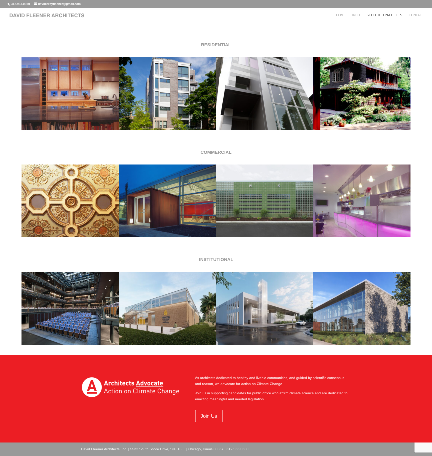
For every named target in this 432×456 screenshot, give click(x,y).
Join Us (208, 416)
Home (341, 15)
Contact (416, 15)
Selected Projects (384, 15)
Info (356, 15)
